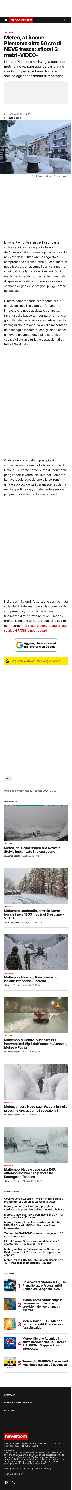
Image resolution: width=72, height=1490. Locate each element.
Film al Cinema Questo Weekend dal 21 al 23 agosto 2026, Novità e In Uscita (31, 1243)
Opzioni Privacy (43, 1468)
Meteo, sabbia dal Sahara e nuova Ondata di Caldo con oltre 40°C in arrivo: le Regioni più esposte (32, 1252)
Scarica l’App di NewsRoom (18, 1403)
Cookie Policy (26, 1468)
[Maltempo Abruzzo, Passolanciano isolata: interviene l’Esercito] (36, 952)
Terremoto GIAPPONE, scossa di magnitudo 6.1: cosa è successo (34, 1235)
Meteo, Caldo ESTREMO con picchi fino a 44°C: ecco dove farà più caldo (33, 1216)
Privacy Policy (11, 1468)
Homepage (9, 1395)
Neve (8, 779)
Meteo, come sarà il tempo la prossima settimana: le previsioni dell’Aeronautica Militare (34, 1208)
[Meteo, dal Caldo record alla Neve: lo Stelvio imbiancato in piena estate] (36, 823)
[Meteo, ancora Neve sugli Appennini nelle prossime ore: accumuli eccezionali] (36, 1082)
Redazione (9, 1410)
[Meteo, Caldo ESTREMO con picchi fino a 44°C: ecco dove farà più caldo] (10, 1324)
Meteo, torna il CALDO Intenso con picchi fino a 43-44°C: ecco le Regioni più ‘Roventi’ (33, 1261)
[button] (6, 20)
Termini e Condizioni (13, 1474)
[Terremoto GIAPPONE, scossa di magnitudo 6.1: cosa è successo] (10, 1363)
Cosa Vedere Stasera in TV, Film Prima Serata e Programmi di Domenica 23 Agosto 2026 (33, 1200)
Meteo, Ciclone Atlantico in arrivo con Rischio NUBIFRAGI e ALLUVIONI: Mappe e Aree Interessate (32, 1225)
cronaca (9, 32)
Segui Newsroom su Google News (35, 661)
